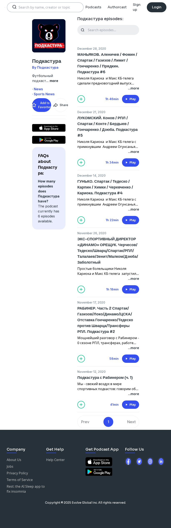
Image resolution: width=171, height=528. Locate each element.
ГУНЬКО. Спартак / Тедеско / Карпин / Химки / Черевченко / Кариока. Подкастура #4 (105, 187)
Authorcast (117, 7)
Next (131, 422)
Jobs (10, 466)
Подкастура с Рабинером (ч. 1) (105, 377)
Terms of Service (20, 479)
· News (37, 89)
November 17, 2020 (91, 302)
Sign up (137, 7)
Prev (85, 422)
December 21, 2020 (91, 112)
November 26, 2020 (91, 233)
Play (133, 99)
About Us (14, 459)
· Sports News (43, 94)
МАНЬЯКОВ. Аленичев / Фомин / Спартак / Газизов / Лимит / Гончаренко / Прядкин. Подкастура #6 (107, 63)
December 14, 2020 (91, 175)
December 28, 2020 (91, 48)
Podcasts (93, 7)
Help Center (55, 459)
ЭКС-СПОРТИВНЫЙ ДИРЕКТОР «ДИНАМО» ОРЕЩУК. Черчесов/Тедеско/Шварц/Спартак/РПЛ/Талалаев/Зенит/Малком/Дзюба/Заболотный (107, 251)
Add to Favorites (44, 105)
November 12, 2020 (91, 371)
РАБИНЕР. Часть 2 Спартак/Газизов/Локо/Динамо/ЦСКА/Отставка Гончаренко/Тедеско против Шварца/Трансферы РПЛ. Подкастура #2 (105, 320)
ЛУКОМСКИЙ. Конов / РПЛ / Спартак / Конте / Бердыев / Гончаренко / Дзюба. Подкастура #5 (107, 127)
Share (64, 105)
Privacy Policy (17, 473)
